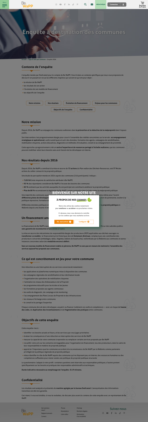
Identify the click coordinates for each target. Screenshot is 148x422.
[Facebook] (65, 4)
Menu (4, 2)
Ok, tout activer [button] (62, 222)
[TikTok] (73, 4)
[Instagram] (56, 4)
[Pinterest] (77, 4)
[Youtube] (60, 4)
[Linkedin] (69, 4)
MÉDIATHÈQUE (100, 4)
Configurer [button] (83, 222)
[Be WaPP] (27, 5)
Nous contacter (92, 4)
